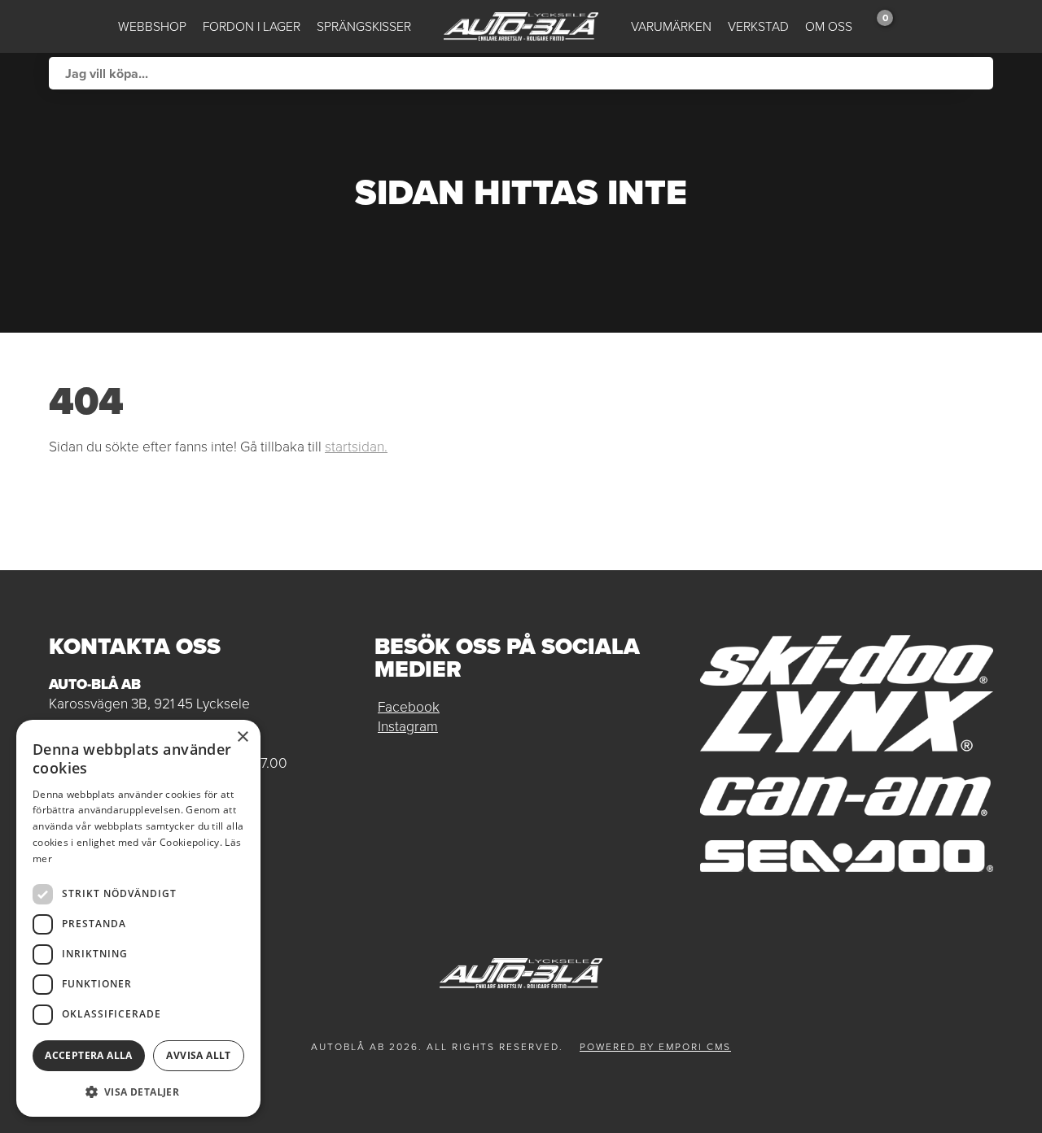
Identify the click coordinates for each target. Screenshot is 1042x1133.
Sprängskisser (364, 26)
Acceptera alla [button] (89, 1055)
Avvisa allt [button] (198, 1055)
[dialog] (138, 918)
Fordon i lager (251, 26)
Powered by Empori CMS (655, 1046)
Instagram (408, 726)
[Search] (977, 73)
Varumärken (671, 26)
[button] (138, 1091)
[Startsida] (521, 26)
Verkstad (758, 26)
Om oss (828, 26)
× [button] (242, 737)
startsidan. (356, 446)
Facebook (409, 706)
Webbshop (152, 26)
